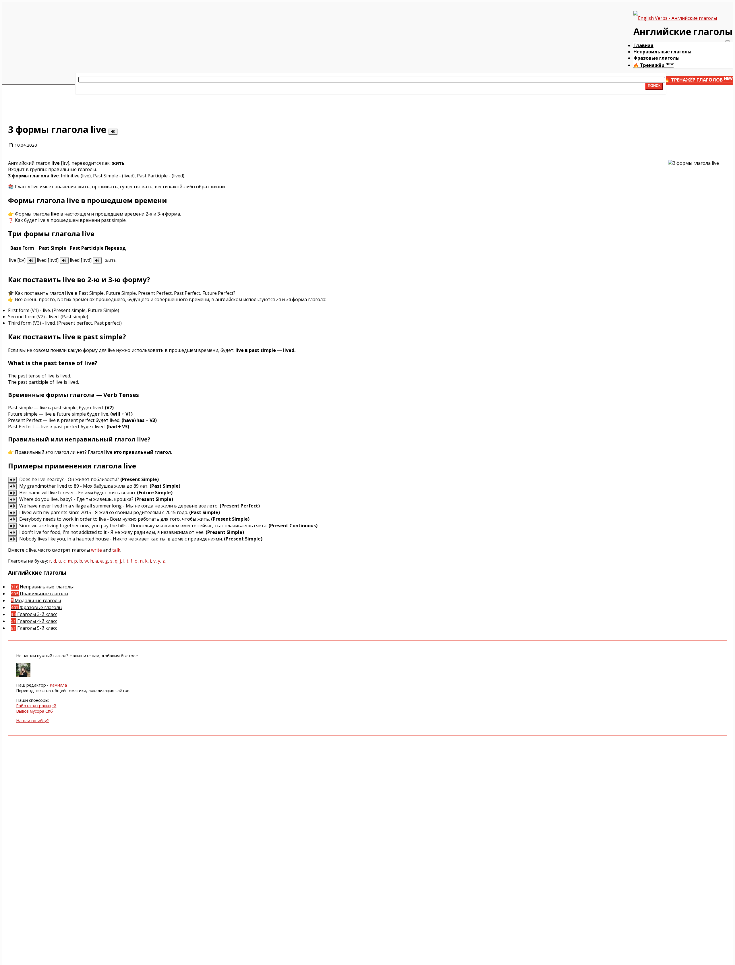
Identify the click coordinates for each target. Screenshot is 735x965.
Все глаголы (90, 103)
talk (116, 550)
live (83, 108)
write (96, 550)
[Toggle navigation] (727, 41)
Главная (643, 45)
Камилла (58, 685)
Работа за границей (36, 705)
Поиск (654, 86)
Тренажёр (653, 65)
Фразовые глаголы (656, 58)
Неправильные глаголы (662, 52)
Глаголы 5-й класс (34, 628)
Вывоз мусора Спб (34, 711)
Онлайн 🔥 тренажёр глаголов (687, 79)
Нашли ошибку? (32, 720)
